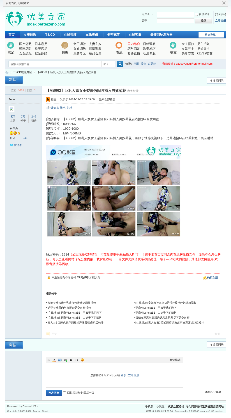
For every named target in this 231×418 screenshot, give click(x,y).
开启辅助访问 (220, 3)
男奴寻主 (203, 48)
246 (33, 116)
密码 (144, 20)
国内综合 (133, 44)
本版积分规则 (213, 392)
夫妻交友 (188, 53)
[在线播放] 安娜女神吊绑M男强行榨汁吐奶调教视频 (165, 302)
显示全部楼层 (107, 99)
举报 (217, 334)
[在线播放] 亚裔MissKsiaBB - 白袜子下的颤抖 (75, 317)
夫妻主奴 (95, 44)
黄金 (143, 63)
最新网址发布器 (161, 34)
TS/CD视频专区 (22, 72)
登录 (123, 375)
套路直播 (133, 53)
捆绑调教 (95, 48)
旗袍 (62, 107)
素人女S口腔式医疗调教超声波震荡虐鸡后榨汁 (76, 322)
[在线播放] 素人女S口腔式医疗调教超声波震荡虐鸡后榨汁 (169, 322)
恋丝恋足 (133, 48)
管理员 (14, 128)
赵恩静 (152, 63)
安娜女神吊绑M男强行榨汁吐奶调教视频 (72, 302)
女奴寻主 (188, 48)
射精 (69, 107)
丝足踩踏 (41, 53)
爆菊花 (55, 107)
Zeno (12, 99)
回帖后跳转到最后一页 (80, 392)
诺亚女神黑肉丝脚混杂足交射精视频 (69, 307)
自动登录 (204, 14)
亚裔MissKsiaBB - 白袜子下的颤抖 (156, 312)
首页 (11, 34)
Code (76, 360)
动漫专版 (149, 53)
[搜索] (119, 64)
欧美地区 (149, 48)
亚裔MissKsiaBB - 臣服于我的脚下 (156, 307)
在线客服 (135, 34)
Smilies (82, 360)
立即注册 (220, 20)
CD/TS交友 (205, 53)
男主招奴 (203, 44)
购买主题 (212, 277)
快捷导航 (210, 34)
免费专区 (79, 53)
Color (54, 360)
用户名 (146, 14)
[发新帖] (14, 80)
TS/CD (50, 34)
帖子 (106, 64)
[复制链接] (133, 90)
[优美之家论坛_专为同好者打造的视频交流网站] (35, 28)
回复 (54, 334)
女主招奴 (188, 44)
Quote (71, 360)
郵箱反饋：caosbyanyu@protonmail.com (187, 63)
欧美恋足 (41, 48)
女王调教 (30, 34)
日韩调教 (149, 44)
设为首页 (11, 3)
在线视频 (70, 34)
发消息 (18, 145)
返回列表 (218, 80)
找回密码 (220, 14)
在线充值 (91, 34)
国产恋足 (25, 44)
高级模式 (175, 360)
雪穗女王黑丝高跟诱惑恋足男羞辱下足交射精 (162, 317)
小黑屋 (160, 406)
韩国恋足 (25, 48)
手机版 (149, 406)
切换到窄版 (223, 3)
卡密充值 (113, 34)
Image (60, 360)
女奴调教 (79, 48)
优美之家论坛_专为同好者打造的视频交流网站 (7, 72)
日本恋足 (41, 44)
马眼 (136, 63)
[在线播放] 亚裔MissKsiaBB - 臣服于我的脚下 (75, 312)
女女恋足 (25, 53)
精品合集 (95, 53)
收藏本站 (23, 3)
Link (65, 360)
